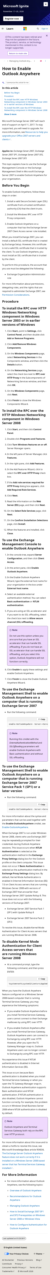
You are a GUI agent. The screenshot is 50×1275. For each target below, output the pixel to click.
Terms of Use (35, 1267)
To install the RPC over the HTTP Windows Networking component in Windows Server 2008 (25, 109)
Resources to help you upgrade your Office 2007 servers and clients (25, 136)
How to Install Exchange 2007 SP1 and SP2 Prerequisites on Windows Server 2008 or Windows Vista (27, 1215)
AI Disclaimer (8, 1260)
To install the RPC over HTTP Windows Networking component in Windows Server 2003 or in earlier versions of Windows (25, 102)
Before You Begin (12, 92)
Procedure (8, 96)
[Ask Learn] (41, 61)
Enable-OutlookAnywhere (15, 827)
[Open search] (38, 28)
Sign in (45, 28)
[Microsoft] (25, 28)
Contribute (7, 1264)
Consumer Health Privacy (13, 1267)
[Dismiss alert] (46, 4)
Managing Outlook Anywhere (21, 61)
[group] (27, 724)
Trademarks (7, 1271)
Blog (38, 1260)
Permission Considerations (15, 294)
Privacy (18, 1264)
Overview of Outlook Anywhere (25, 1190)
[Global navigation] (2, 28)
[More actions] (45, 61)
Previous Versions (25, 1260)
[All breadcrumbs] (4, 61)
